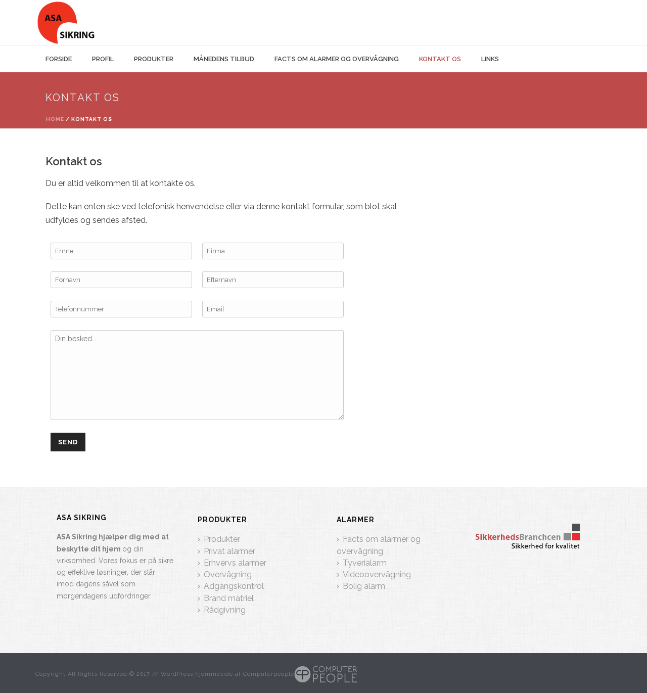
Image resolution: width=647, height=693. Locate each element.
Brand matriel (229, 598)
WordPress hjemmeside (197, 674)
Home (55, 119)
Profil (103, 59)
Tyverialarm (365, 563)
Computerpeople (268, 674)
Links (490, 59)
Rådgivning (225, 610)
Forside (58, 59)
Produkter (153, 59)
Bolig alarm (364, 586)
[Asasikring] (66, 22)
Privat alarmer (229, 551)
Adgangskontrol (234, 586)
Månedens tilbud (224, 59)
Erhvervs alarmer (235, 563)
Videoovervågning (377, 574)
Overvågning (228, 574)
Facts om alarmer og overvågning (336, 59)
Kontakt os (440, 59)
